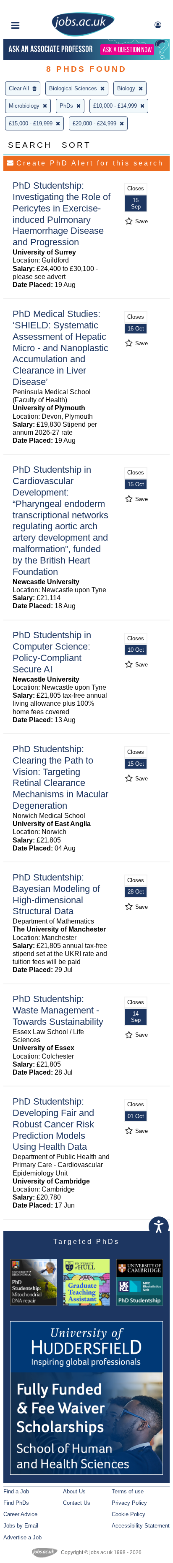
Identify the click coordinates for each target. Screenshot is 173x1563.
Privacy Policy (129, 1503)
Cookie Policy (128, 1514)
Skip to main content (33, 7)
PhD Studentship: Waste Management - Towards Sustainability (58, 1010)
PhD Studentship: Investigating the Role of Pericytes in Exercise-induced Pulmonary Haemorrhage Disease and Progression (61, 213)
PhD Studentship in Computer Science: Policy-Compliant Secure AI (52, 652)
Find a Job (16, 1491)
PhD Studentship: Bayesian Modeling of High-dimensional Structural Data (56, 894)
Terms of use (128, 1491)
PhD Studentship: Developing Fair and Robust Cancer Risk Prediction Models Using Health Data (53, 1124)
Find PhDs (16, 1503)
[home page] (83, 34)
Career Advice (20, 1514)
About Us (74, 1491)
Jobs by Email (20, 1525)
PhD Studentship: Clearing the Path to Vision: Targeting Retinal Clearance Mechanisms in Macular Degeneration (60, 777)
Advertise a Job (22, 1537)
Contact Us (76, 1503)
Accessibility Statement (141, 1525)
